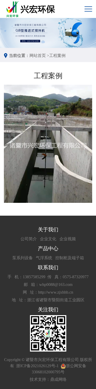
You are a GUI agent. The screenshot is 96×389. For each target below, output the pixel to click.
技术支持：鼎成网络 (48, 379)
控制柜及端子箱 (69, 258)
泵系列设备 (22, 258)
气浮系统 (44, 258)
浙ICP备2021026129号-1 (37, 366)
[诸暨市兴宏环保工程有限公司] (31, 9)
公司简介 (28, 239)
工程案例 (57, 55)
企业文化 (48, 239)
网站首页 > (39, 55)
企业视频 (67, 239)
